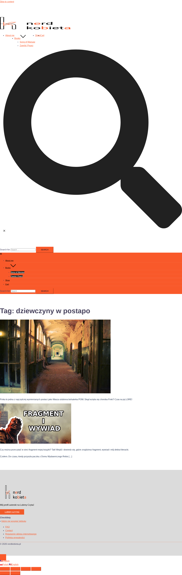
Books (17, 38)
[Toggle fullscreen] (15, 569)
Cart (42, 35)
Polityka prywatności (15, 537)
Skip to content (7, 2)
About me (9, 35)
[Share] (26, 569)
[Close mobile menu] (1, 254)
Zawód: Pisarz (26, 45)
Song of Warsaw (27, 42)
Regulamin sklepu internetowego (21, 534)
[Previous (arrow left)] (5, 573)
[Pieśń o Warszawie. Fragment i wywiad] (35, 443)
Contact (9, 530)
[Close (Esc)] (36, 569)
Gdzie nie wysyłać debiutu (13, 521)
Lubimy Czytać (12, 512)
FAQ (7, 527)
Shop (37, 35)
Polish (5, 564)
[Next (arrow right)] (15, 573)
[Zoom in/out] (5, 569)
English (6, 561)
